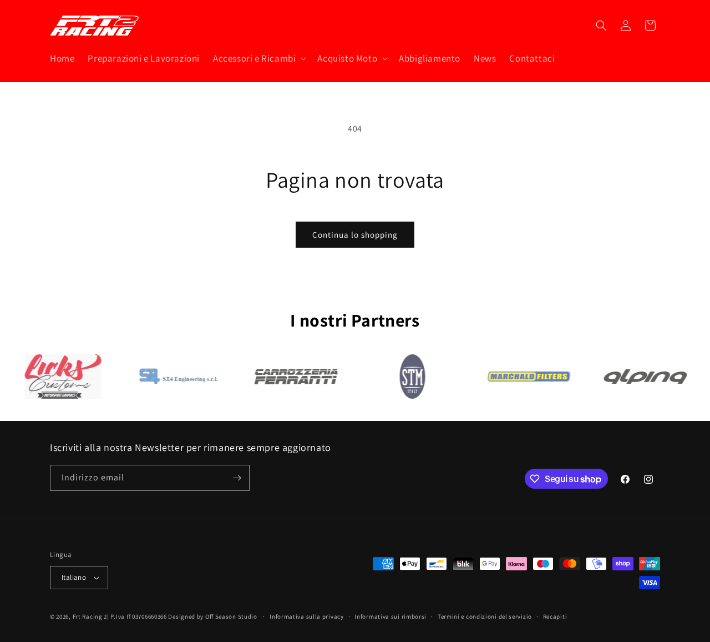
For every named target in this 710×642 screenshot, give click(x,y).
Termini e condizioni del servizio (485, 616)
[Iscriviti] (237, 478)
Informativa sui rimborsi (390, 616)
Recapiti (555, 616)
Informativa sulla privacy (307, 616)
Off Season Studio (232, 616)
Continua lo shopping (355, 234)
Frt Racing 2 (90, 616)
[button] (258, 58)
